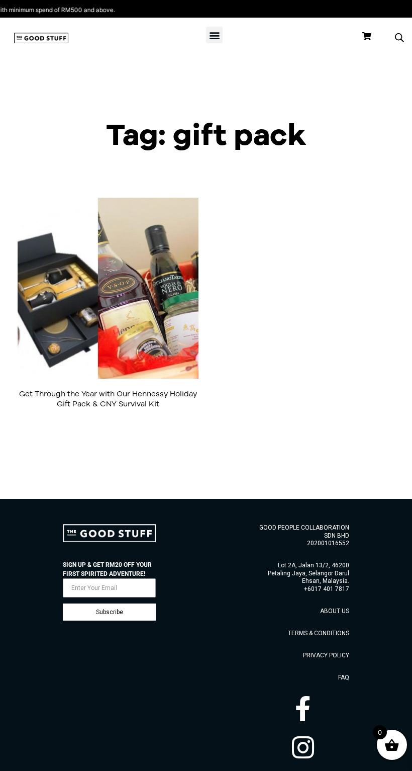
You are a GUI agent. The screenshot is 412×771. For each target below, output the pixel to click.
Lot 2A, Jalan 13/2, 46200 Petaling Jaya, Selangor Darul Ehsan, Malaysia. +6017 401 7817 (308, 577)
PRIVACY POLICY (326, 655)
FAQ (343, 677)
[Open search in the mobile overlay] (399, 37)
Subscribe (109, 612)
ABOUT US (334, 611)
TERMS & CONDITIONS (318, 633)
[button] (214, 35)
